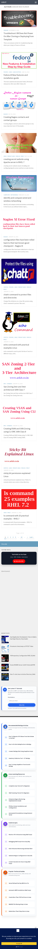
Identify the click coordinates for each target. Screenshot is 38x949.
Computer (7, 195)
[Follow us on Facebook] (29, 544)
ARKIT (3, 2)
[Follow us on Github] (32, 544)
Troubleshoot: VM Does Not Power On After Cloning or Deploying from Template (19, 36)
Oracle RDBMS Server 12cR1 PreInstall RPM (22, 665)
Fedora (6, 72)
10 (21, 537)
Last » (31, 537)
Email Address (11, 697)
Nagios (6, 114)
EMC (5, 383)
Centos (6, 287)
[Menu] (35, 2)
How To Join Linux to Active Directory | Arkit (22, 674)
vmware (6, 30)
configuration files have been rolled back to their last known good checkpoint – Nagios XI (19, 242)
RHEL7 (22, 156)
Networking (14, 195)
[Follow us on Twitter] (35, 544)
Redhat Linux (11, 156)
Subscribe (21, 705)
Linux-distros (17, 72)
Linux (10, 72)
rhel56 (18, 156)
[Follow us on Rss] (24, 544)
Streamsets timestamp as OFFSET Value (21, 646)
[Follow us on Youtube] (21, 544)
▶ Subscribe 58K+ (19, 561)
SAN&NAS (9, 383)
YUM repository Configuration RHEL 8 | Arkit (22, 655)
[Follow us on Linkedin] (27, 544)
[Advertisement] (15, 600)
